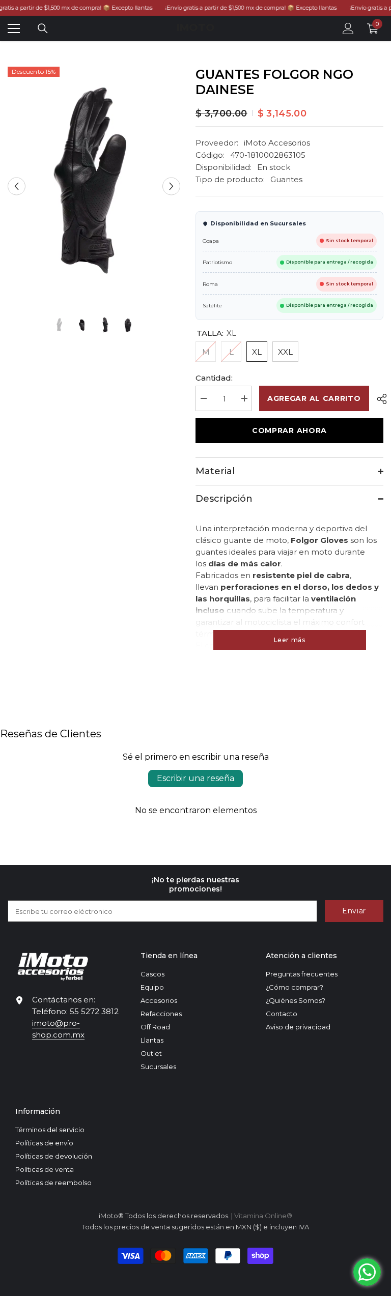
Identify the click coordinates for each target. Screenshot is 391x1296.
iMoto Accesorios (277, 143)
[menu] (14, 28)
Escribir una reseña (195, 778)
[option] (94, 186)
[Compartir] (378, 399)
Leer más (289, 640)
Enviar (354, 910)
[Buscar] (43, 28)
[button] (16, 186)
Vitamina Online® (263, 1216)
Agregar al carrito (314, 398)
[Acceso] (348, 28)
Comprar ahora (289, 430)
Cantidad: (214, 378)
